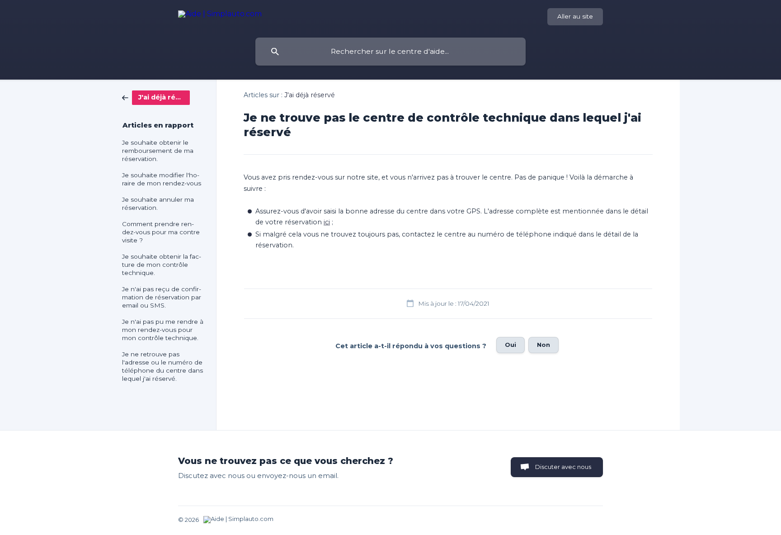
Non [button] (543, 344)
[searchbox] (390, 52)
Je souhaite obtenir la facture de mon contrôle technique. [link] (161, 264)
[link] (156, 97)
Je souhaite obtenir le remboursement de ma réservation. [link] (157, 150)
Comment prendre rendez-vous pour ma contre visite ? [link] (161, 232)
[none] (220, 15)
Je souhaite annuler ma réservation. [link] (158, 203)
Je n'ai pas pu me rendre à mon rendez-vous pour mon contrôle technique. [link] (162, 329)
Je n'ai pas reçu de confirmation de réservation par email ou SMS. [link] (161, 297)
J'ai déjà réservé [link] (309, 95)
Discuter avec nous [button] (563, 466)
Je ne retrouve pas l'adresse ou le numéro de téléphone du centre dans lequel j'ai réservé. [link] (162, 366)
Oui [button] (510, 344)
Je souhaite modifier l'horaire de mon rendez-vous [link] (161, 179)
